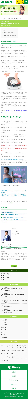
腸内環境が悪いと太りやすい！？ (9, 212)
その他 (2, 279)
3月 (12, 347)
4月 (7, 347)
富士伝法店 (4, 329)
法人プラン (14, 384)
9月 (23, 350)
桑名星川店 (4, 324)
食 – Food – (4, 277)
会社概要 (14, 376)
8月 (7, 345)
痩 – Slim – (3, 274)
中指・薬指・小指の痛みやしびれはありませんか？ (13, 214)
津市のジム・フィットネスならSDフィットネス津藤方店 (13, 194)
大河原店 (3, 322)
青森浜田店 (15, 159)
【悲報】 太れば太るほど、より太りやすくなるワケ (13, 217)
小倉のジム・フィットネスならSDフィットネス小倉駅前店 (13, 195)
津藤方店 (3, 327)
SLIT (12, 202)
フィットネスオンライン (19, 393)
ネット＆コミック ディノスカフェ (15, 392)
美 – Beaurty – (4, 275)
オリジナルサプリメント (14, 394)
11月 (13, 350)
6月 (17, 345)
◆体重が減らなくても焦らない (10, 35)
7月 (12, 345)
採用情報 (14, 372)
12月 (8, 350)
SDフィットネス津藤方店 (6, 159)
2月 (18, 347)
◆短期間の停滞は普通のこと (9, 32)
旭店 (2, 332)
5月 (23, 345)
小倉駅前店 (21, 159)
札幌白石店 (4, 320)
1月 (23, 347)
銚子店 (3, 334)
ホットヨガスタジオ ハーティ (9, 393)
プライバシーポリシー (14, 380)
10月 (18, 350)
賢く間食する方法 (8, 306)
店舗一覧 (14, 388)
